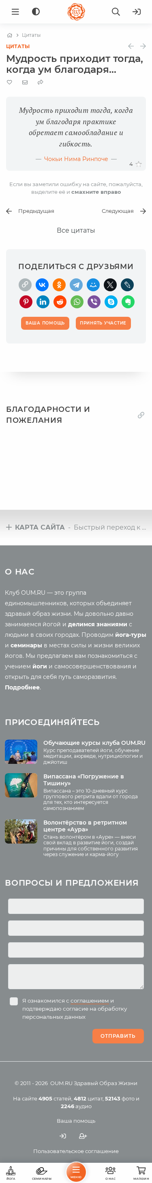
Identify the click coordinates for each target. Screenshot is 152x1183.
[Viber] (94, 301)
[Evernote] (128, 301)
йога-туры (130, 634)
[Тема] (36, 12)
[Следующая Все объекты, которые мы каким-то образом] (143, 46)
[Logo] (76, 12)
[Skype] (111, 301)
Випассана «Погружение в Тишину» (83, 780)
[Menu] (15, 12)
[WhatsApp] (77, 301)
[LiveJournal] (127, 284)
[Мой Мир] (93, 284)
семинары (26, 645)
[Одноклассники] (59, 284)
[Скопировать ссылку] (25, 284)
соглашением (90, 1000)
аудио (76, 1106)
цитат (88, 1098)
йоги (39, 666)
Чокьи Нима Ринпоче (76, 159)
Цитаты (18, 46)
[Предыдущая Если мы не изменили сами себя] (131, 46)
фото (120, 1098)
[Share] (40, 82)
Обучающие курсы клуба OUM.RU (94, 742)
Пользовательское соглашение (76, 1151)
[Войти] (137, 12)
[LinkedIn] (42, 301)
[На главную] (9, 35)
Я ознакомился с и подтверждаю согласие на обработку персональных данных (74, 1008)
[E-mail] (25, 82)
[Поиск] (116, 12)
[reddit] (60, 301)
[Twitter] (110, 284)
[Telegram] (76, 284)
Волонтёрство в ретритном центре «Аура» (85, 826)
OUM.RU (61, 1083)
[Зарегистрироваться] (83, 1136)
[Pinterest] (25, 301)
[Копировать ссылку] (141, 415)
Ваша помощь (76, 1120)
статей (55, 1098)
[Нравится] (139, 164)
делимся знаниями (97, 624)
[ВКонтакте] (42, 284)
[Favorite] (9, 82)
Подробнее (22, 687)
